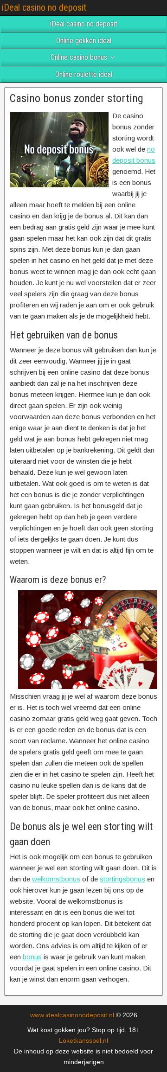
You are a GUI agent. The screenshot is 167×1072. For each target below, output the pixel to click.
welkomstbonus (56, 879)
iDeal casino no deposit (44, 7)
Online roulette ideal (83, 74)
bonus (32, 957)
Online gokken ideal (83, 40)
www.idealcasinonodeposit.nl (72, 1015)
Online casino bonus (79, 57)
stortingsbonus (122, 879)
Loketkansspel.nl (83, 1040)
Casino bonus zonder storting (76, 98)
